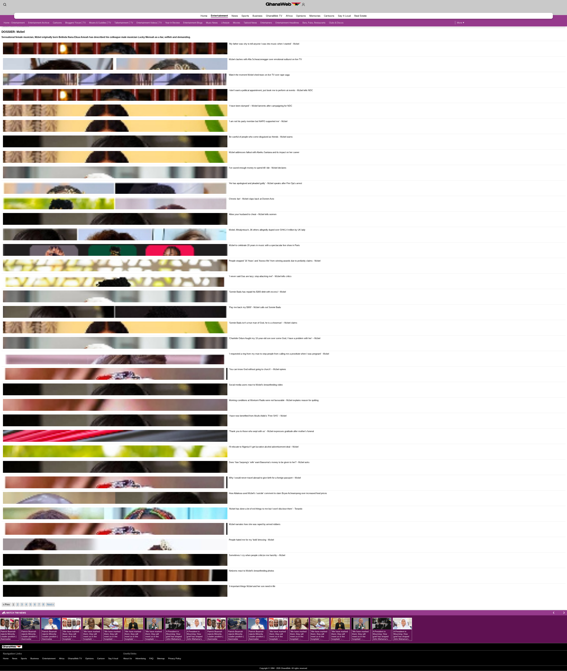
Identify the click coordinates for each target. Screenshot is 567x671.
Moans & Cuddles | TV (100, 22)
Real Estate (360, 15)
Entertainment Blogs (192, 22)
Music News (212, 22)
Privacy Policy (174, 658)
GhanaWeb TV (274, 15)
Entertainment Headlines (287, 22)
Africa (289, 15)
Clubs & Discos (336, 22)
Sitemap (161, 658)
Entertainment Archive (38, 22)
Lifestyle (225, 22)
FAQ (151, 658)
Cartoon (101, 658)
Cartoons (329, 15)
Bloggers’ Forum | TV (75, 22)
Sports (245, 15)
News (235, 15)
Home (204, 15)
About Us (127, 658)
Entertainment (219, 15)
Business (257, 15)
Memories (314, 15)
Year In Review (172, 22)
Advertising (140, 658)
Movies (236, 22)
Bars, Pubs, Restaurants (314, 22)
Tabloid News (250, 22)
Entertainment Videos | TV (149, 22)
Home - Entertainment (14, 22)
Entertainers (266, 22)
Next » (50, 604)
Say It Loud (344, 15)
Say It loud (113, 658)
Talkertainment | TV (123, 22)
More (459, 22)
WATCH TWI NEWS (16, 613)
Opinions (301, 15)
